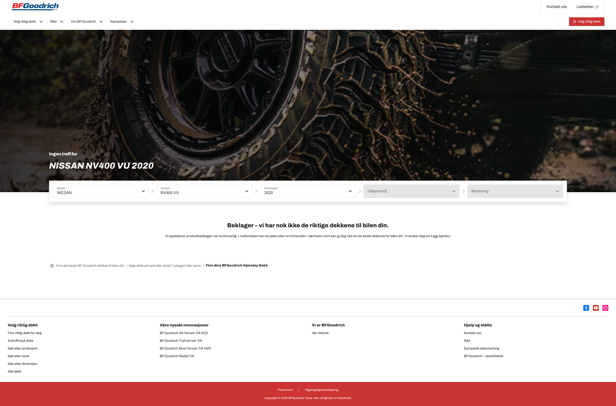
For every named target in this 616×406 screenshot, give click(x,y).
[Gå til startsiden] (35, 6)
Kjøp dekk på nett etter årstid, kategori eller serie (165, 265)
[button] (143, 191)
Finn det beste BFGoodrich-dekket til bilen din (90, 265)
